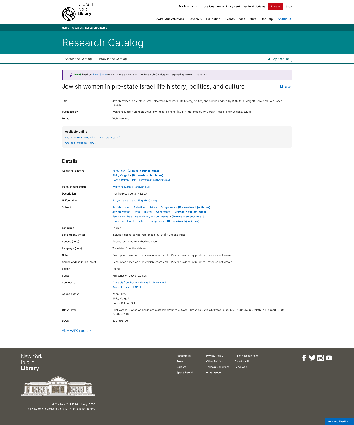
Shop (289, 6)
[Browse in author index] (143, 170)
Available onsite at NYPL (127, 287)
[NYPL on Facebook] (303, 358)
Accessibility (184, 355)
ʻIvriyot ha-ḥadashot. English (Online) (134, 200)
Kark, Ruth (118, 170)
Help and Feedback (339, 421)
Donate (275, 6)
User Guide (100, 74)
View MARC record (75, 330)
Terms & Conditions (217, 366)
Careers (181, 366)
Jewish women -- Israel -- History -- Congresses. (141, 211)
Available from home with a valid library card (139, 282)
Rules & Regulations (246, 355)
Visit (242, 19)
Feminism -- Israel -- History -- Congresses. (138, 221)
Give (253, 19)
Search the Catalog (78, 59)
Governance (213, 372)
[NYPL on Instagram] (320, 358)
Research (195, 19)
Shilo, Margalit (120, 175)
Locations (208, 6)
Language (241, 366)
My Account (186, 6)
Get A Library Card (228, 6)
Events (230, 19)
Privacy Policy (214, 355)
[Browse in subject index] (194, 207)
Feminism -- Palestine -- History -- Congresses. (140, 216)
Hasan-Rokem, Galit (124, 179)
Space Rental (185, 372)
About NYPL (242, 361)
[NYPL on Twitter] (312, 358)
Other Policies (214, 361)
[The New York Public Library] (78, 12)
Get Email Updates (254, 6)
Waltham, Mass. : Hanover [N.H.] (132, 186)
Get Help (267, 19)
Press (180, 361)
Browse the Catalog (113, 59)
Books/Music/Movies (169, 19)
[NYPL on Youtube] (328, 358)
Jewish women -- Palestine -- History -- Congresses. (144, 207)
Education (213, 19)
